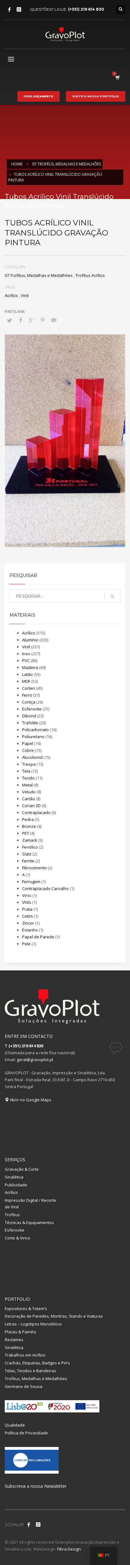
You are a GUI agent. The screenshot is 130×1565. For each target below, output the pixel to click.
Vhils (26, 902)
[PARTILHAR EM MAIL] (53, 320)
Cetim (27, 916)
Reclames (14, 1339)
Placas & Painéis (20, 1332)
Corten (28, 688)
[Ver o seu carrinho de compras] (117, 77)
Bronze (29, 826)
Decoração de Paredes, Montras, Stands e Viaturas (54, 1316)
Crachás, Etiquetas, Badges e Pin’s (37, 1363)
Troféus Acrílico (90, 275)
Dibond (29, 716)
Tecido (28, 778)
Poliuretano (33, 736)
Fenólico (30, 847)
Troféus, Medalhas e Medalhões (36, 1378)
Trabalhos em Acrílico (25, 1355)
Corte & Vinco (17, 1238)
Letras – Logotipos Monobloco (33, 1324)
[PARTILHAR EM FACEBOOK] (20, 320)
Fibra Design (69, 1549)
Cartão (28, 798)
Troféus (12, 1214)
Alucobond (32, 757)
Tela (26, 771)
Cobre (28, 750)
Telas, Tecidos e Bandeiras (30, 1370)
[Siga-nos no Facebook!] (28, 1524)
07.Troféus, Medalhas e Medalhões (39, 275)
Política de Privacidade (26, 1433)
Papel (27, 743)
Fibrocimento (34, 868)
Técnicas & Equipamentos (29, 1222)
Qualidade (15, 1425)
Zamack (29, 840)
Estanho (30, 930)
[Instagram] (19, 9)
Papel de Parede (38, 937)
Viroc (27, 895)
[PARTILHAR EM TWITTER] (9, 320)
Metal (27, 785)
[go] (112, 596)
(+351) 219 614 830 (86, 9)
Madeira (30, 667)
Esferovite (32, 709)
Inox (26, 653)
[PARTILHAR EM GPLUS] (31, 320)
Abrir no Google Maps (30, 1100)
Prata (27, 909)
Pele (26, 944)
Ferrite (28, 861)
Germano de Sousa (23, 1386)
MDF (26, 681)
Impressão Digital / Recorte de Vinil (30, 1203)
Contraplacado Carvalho (45, 888)
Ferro (27, 695)
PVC (26, 660)
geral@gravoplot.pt (35, 1059)
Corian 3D (31, 805)
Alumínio (30, 640)
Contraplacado (36, 812)
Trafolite (30, 723)
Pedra (28, 819)
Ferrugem (31, 881)
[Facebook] (9, 9)
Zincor (28, 923)
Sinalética (14, 1177)
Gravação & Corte (22, 1169)
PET (25, 833)
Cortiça (28, 702)
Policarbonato (35, 729)
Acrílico (11, 295)
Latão (27, 674)
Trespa (29, 764)
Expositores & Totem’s (26, 1308)
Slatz (27, 854)
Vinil (25, 295)
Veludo (29, 792)
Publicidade (16, 1185)
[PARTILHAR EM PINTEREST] (42, 320)
